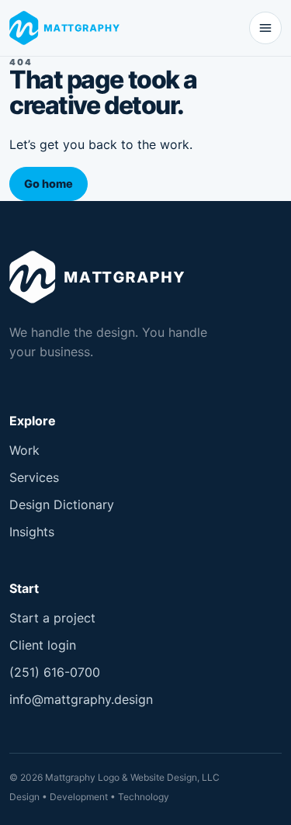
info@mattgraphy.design (81, 699)
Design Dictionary (61, 504)
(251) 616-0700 (54, 672)
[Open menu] (265, 28)
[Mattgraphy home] (67, 27)
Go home (48, 183)
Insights (31, 531)
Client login (42, 645)
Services (34, 477)
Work (24, 450)
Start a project (52, 618)
